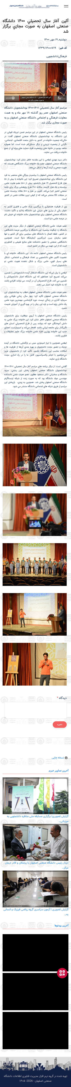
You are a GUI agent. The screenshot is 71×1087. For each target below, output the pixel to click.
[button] (66, 6)
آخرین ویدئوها (61, 925)
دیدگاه (63, 698)
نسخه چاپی (58, 758)
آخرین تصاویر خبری (58, 770)
